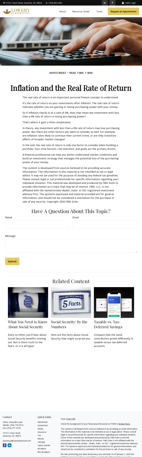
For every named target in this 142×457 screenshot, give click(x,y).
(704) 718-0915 (16, 425)
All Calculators (44, 452)
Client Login (130, 3)
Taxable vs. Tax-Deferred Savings (108, 324)
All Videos (42, 448)
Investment (43, 425)
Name (8, 217)
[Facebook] (112, 3)
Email (75, 217)
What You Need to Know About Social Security (27, 324)
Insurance (42, 432)
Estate (40, 428)
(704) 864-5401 (55, 3)
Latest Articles (44, 445)
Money (41, 438)
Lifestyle (41, 442)
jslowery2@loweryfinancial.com (17, 440)
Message (10, 236)
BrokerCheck (124, 424)
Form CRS (70, 419)
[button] (62, 11)
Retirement (43, 422)
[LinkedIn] (105, 3)
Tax (39, 435)
